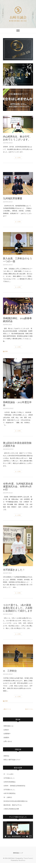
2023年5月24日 (7, 674)
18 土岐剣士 (8, 797)
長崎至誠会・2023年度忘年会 (17, 403)
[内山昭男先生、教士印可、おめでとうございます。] (18, 124)
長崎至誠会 (18, 17)
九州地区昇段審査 (12, 198)
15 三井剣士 (10, 670)
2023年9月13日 (7, 493)
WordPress (22, 860)
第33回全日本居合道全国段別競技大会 (16, 801)
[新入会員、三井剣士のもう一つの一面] (18, 243)
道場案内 (6, 737)
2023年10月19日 (8, 449)
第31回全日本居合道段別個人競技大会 (17, 444)
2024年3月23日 (7, 202)
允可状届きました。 (10, 789)
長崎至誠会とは (8, 726)
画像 (6, 351)
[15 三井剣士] (18, 655)
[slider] (16, 836)
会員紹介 (6, 730)
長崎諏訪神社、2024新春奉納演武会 (17, 319)
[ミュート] (27, 836)
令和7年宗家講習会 (10, 793)
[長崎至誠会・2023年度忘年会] (18, 378)
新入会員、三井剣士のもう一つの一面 (17, 260)
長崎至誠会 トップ (18, 853)
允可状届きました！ (14, 569)
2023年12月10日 (8, 408)
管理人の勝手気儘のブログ (12, 759)
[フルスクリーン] (30, 836)
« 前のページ (7, 709)
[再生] (6, 836)
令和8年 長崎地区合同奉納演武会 (14, 786)
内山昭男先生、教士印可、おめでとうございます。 (17, 138)
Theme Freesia (28, 858)
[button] (18, 830)
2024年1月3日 (7, 324)
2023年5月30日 (7, 614)
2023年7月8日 (7, 573)
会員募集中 (7, 733)
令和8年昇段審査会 (10, 782)
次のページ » (29, 709)
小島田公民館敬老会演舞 (11, 809)
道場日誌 (6, 756)
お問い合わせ (8, 741)
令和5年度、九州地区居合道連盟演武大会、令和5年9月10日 (18, 486)
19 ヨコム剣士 (9, 774)
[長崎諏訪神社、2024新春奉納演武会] (18, 306)
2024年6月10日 (7, 143)
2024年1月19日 (7, 265)
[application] (18, 829)
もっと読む (18, 157)
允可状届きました (9, 778)
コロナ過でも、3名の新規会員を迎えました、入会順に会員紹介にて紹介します (17, 607)
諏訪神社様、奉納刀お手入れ (13, 805)
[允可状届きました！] (18, 546)
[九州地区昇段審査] (18, 183)
